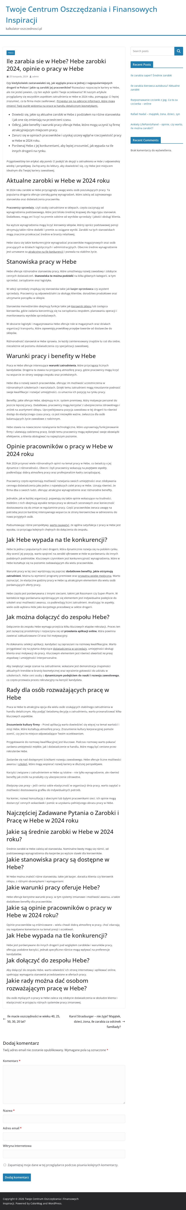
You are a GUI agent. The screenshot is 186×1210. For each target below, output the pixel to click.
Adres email (12, 1128)
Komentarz (12, 1061)
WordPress (54, 1203)
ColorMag (36, 1203)
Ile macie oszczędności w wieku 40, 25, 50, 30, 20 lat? (33, 1019)
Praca (10, 53)
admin (35, 76)
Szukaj (178, 51)
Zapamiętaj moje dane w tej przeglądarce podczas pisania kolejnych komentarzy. (63, 1165)
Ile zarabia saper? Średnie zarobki (151, 75)
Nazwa (9, 1111)
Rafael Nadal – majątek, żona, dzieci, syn (155, 114)
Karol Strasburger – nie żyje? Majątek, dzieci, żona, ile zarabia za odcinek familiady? (95, 1021)
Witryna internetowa (17, 1146)
